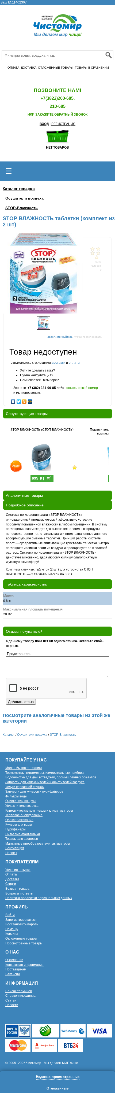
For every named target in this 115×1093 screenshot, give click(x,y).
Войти (10, 915)
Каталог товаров (19, 188)
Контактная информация (24, 965)
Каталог (9, 735)
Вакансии (12, 974)
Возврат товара (17, 888)
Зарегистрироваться (21, 920)
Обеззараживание (19, 820)
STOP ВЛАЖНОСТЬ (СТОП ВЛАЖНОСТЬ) (42, 430)
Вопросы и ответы (19, 893)
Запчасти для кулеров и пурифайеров (34, 791)
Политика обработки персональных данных (38, 898)
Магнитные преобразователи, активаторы (37, 843)
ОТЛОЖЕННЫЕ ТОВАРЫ (55, 67)
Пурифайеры (15, 829)
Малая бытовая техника (23, 768)
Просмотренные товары (24, 943)
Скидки (10, 884)
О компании (14, 960)
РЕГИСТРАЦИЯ (63, 124)
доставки (58, 363)
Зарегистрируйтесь (59, 336)
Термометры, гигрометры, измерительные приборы (44, 773)
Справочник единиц (20, 996)
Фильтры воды (16, 796)
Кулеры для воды (18, 824)
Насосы (11, 853)
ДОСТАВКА (28, 67)
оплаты (74, 363)
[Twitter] (19, 400)
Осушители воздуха (24, 198)
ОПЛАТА (13, 67)
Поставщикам (15, 969)
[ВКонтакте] (13, 400)
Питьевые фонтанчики (22, 834)
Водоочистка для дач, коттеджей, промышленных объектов (50, 777)
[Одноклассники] (24, 400)
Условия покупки (17, 870)
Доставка (12, 879)
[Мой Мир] (30, 400)
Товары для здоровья (21, 839)
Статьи (10, 1000)
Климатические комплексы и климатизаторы (39, 810)
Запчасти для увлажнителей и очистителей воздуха (45, 782)
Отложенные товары (21, 938)
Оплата (11, 874)
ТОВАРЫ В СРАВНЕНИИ (92, 67)
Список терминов (18, 991)
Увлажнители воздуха (22, 806)
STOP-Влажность (21, 208)
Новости (11, 1005)
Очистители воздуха (20, 801)
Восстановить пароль (21, 924)
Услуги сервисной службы (24, 787)
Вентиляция (14, 848)
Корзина (11, 934)
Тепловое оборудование (24, 815)
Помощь (11, 929)
